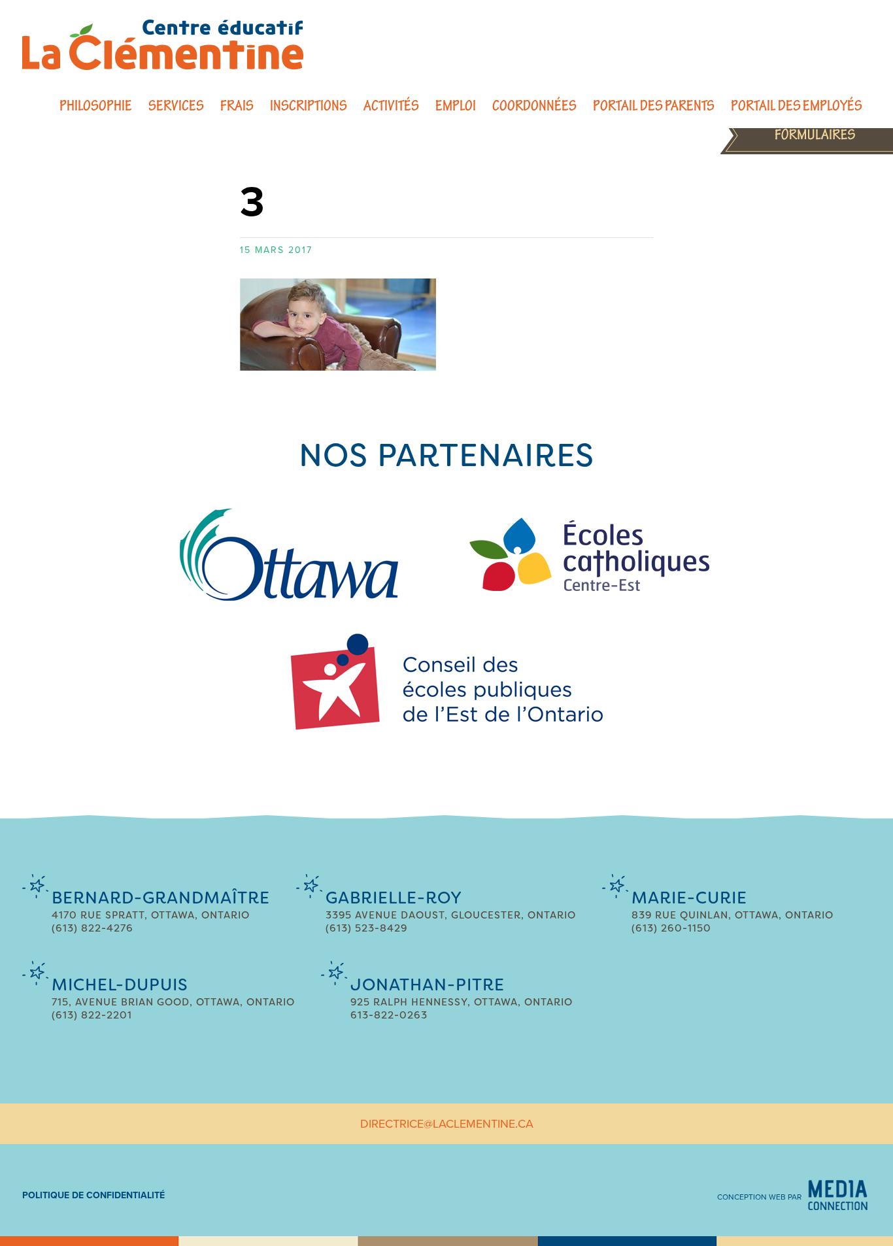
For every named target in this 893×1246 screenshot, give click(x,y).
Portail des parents (654, 105)
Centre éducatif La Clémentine (162, 45)
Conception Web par (759, 1197)
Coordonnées (534, 105)
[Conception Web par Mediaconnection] (838, 1195)
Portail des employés (796, 105)
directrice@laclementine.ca (446, 1124)
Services (176, 105)
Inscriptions (308, 105)
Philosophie (95, 105)
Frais (237, 105)
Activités (391, 105)
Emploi (455, 105)
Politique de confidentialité (93, 1195)
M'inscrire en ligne (806, 134)
